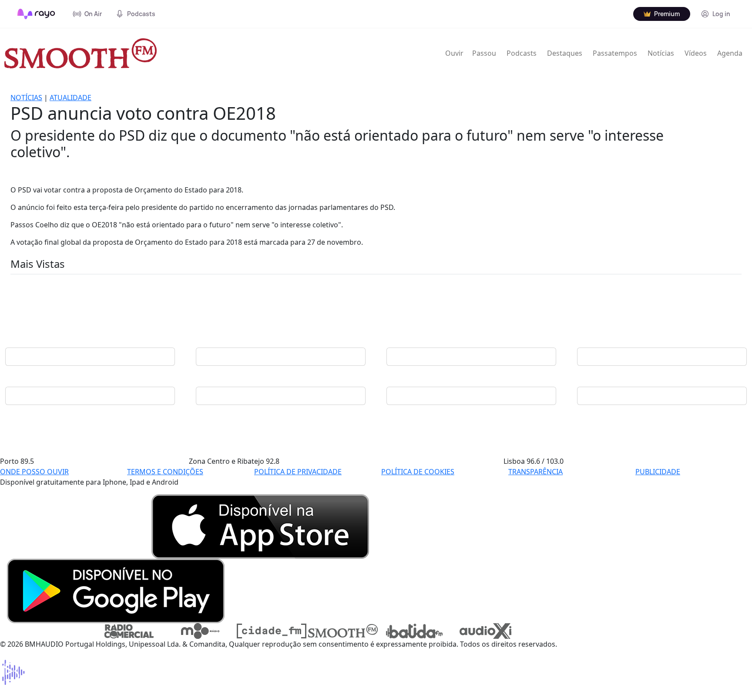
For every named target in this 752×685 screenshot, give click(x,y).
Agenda (729, 53)
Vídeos (696, 53)
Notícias (661, 53)
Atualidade (70, 97)
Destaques (564, 53)
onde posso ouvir (34, 471)
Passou (484, 53)
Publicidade (657, 471)
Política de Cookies (417, 471)
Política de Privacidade (298, 471)
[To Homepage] (36, 14)
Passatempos (615, 53)
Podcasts (522, 53)
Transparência (535, 471)
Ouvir (454, 53)
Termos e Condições (165, 471)
